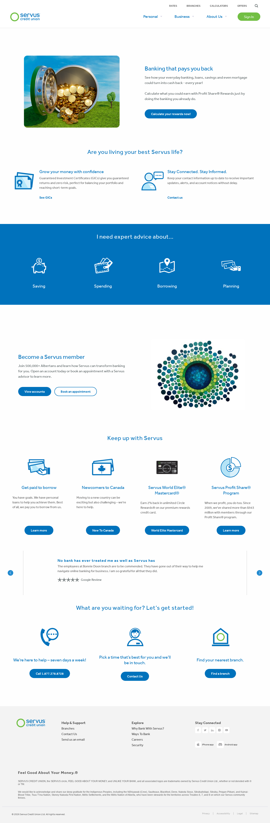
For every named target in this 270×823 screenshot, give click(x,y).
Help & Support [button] (73, 723)
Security (137, 745)
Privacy (206, 813)
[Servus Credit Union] (25, 10)
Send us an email (73, 739)
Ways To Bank (141, 734)
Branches (193, 6)
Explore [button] (138, 723)
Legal (240, 813)
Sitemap (254, 813)
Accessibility (223, 813)
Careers (137, 739)
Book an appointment (76, 391)
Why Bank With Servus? (148, 728)
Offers (242, 6)
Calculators (219, 6)
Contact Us (69, 734)
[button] (16, 573)
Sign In (249, 16)
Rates (173, 6)
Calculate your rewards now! (171, 114)
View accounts (35, 391)
